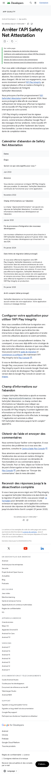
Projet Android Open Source (12, 572)
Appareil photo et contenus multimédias (17, 605)
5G (3, 612)
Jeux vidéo (6, 593)
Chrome (5, 735)
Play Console (23, 358)
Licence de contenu (30, 532)
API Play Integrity (33, 82)
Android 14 (6, 658)
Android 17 (6, 647)
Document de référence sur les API (15, 687)
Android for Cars (8, 633)
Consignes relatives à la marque (15, 758)
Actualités (5, 576)
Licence (27, 755)
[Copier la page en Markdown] (12, 41)
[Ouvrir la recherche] (30, 2)
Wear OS (5, 626)
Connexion (43, 3)
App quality (9, 12)
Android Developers (9, 19)
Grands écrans (7, 622)
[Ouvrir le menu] (3, 3)
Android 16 (6, 651)
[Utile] (28, 24)
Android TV (6, 637)
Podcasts (5, 583)
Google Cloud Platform (11, 742)
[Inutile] (31, 24)
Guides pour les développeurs (13, 683)
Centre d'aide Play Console (33, 449)
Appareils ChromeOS (10, 630)
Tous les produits (8, 746)
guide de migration (28, 352)
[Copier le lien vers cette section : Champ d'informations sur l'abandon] (17, 390)
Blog (3, 580)
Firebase (5, 739)
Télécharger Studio (9, 691)
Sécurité (5, 568)
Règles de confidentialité (11, 608)
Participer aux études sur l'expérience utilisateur (19, 716)
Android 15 (6, 655)
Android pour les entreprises (12, 565)
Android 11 (6, 670)
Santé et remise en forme (11, 601)
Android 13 (6, 662)
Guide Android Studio (10, 680)
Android (5, 561)
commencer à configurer (12, 355)
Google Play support (9, 712)
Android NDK (7, 695)
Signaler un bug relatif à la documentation (18, 708)
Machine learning (8, 597)
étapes (5, 377)
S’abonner (43, 764)
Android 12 (6, 666)
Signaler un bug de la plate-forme (14, 705)
